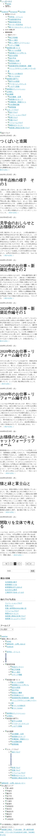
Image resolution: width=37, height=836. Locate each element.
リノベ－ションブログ (13, 603)
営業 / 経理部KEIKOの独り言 (15, 608)
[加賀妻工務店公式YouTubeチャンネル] (21, 12)
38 (27, 564)
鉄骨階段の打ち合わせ (13, 587)
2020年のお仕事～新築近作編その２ (17, 267)
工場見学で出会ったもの (14, 592)
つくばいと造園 (13, 141)
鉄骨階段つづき (11, 585)
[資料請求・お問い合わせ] (15, 644)
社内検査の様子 (11, 582)
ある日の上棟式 (11, 590)
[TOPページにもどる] (18, 835)
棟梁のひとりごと (12, 613)
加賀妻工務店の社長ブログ (15, 616)
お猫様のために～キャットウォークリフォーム (17, 440)
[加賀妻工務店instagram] (13, 12)
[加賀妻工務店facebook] (4, 12)
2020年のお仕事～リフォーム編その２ (17, 353)
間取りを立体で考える (17, 524)
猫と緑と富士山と (15, 483)
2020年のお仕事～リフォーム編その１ (17, 396)
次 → (32, 564)
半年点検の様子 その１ (17, 182)
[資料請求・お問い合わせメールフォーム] (12, 783)
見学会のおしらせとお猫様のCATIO (17, 224)
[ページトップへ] (3, 636)
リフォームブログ (12, 611)
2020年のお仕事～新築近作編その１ (17, 310)
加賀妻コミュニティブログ (15, 619)
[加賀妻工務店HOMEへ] (6, 1)
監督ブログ (9, 606)
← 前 (5, 564)
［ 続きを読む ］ (13, 213)
